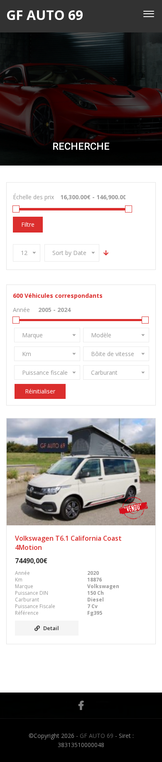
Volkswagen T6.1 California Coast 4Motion (68, 543)
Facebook (81, 705)
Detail (51, 628)
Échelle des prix (33, 197)
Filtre (27, 224)
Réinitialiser (40, 391)
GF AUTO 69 (96, 736)
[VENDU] (81, 471)
